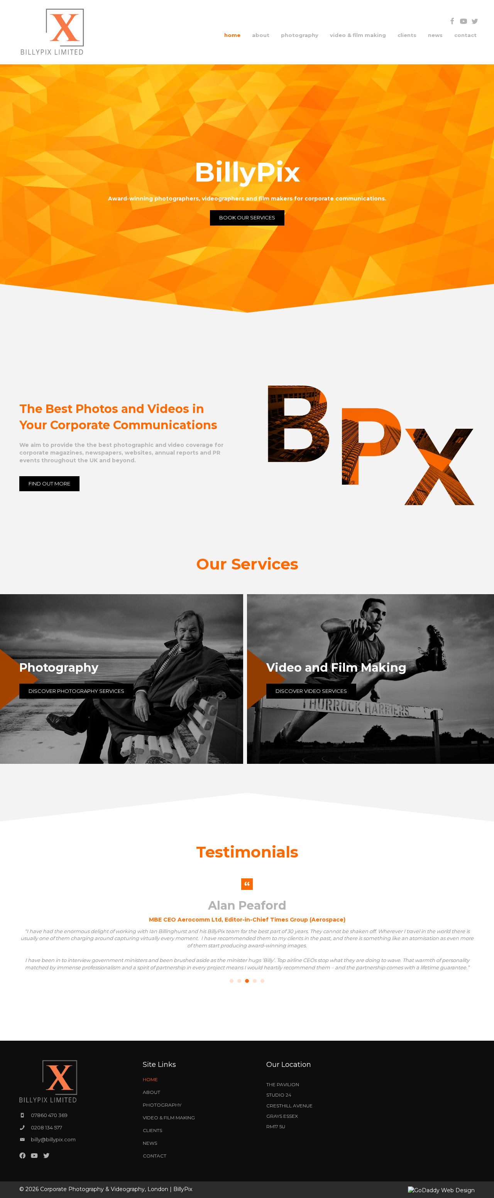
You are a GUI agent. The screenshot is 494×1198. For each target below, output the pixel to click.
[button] (452, 21)
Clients (152, 1130)
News (150, 1143)
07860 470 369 (49, 1115)
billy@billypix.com (53, 1139)
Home (150, 1079)
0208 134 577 (46, 1127)
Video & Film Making (169, 1117)
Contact (154, 1156)
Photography (162, 1105)
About (151, 1092)
